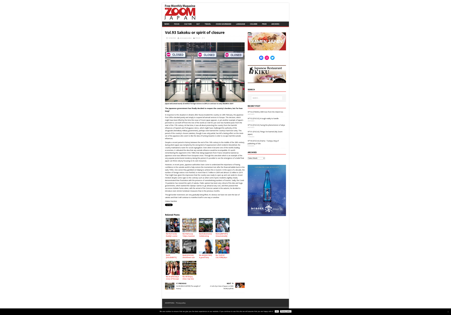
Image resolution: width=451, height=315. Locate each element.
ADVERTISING (169, 303)
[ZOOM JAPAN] (179, 20)
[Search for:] (267, 98)
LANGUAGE (240, 24)
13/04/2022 (172, 38)
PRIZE (264, 24)
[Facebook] (261, 58)
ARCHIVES (275, 24)
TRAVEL (208, 24)
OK (277, 311)
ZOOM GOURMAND (223, 24)
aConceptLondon (185, 38)
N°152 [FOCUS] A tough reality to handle (263, 118)
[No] (448, 312)
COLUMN (253, 24)
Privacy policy (181, 303)
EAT (198, 24)
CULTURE (188, 24)
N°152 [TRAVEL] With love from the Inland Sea (265, 112)
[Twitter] (272, 58)
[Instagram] (267, 58)
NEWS (166, 24)
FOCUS (176, 24)
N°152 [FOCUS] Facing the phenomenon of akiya (266, 125)
